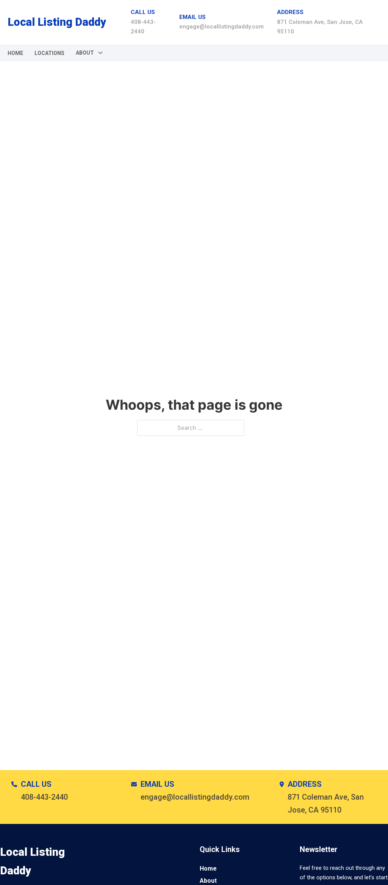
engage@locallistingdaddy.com (221, 26)
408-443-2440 (44, 797)
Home (15, 53)
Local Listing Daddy (57, 22)
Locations (49, 53)
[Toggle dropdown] (100, 52)
